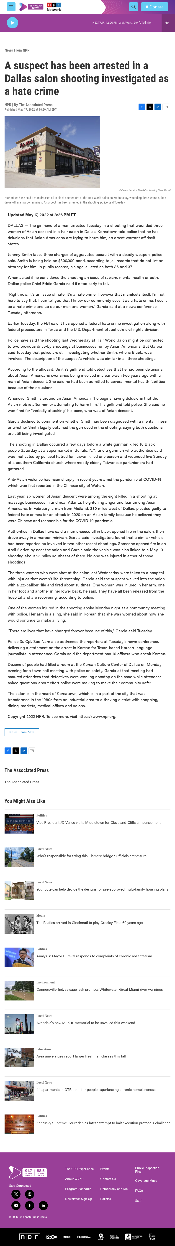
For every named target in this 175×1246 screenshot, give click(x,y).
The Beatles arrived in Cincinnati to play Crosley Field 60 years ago (89, 922)
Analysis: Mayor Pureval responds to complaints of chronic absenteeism (94, 955)
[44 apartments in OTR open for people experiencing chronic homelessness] (19, 1091)
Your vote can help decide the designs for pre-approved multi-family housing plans (102, 889)
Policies (105, 1199)
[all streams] (168, 23)
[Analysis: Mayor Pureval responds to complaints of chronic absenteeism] (19, 957)
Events (105, 1169)
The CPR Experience (79, 1169)
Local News (44, 849)
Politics (41, 815)
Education (43, 1049)
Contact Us (108, 1179)
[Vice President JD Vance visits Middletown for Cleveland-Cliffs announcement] (19, 824)
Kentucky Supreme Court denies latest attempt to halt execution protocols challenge (103, 1122)
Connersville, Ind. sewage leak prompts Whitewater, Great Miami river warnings (99, 989)
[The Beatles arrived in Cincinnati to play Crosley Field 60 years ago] (19, 924)
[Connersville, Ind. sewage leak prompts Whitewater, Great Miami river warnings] (19, 990)
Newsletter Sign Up (78, 1199)
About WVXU (74, 1179)
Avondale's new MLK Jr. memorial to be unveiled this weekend (85, 1022)
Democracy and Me (114, 1189)
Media (40, 916)
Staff (138, 1200)
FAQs (139, 1190)
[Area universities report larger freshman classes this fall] (19, 1057)
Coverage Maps (146, 1180)
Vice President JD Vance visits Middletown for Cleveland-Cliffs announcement (98, 822)
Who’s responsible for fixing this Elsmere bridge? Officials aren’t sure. (92, 855)
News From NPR (17, 50)
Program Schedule (78, 1189)
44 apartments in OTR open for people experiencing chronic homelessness (96, 1089)
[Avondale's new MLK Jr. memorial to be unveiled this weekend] (19, 1024)
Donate (156, 7)
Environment (45, 982)
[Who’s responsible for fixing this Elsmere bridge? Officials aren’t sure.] (19, 857)
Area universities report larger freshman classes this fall (81, 1056)
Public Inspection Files (147, 1169)
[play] (12, 22)
